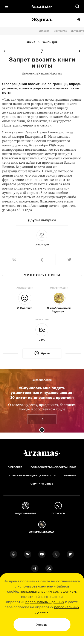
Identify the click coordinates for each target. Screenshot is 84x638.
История (44, 30)
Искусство (60, 30)
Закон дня (50, 42)
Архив (30, 42)
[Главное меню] (6, 6)
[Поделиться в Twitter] (69, 259)
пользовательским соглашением (48, 591)
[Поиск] (77, 6)
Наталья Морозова (50, 73)
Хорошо (41, 624)
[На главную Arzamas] (42, 6)
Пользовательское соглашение (53, 467)
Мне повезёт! (79, 20)
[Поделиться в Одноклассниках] (41, 259)
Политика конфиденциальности (32, 475)
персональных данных (44, 602)
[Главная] (41, 453)
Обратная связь (42, 483)
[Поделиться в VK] (14, 259)
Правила (70, 475)
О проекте (15, 467)
